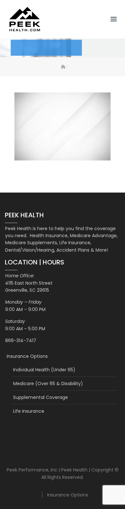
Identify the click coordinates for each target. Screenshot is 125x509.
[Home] (62, 67)
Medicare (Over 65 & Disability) (48, 383)
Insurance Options (27, 356)
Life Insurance (28, 411)
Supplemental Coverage (40, 397)
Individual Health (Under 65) (44, 370)
